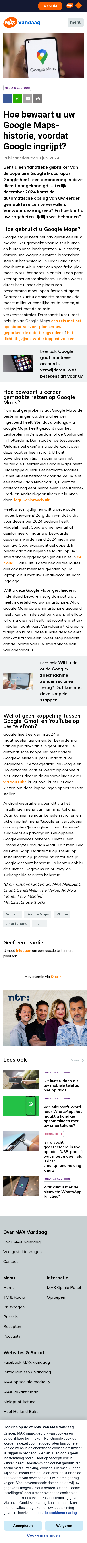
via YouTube (15, 781)
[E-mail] (27, 98)
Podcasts (11, 1336)
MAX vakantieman (20, 1391)
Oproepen (56, 1297)
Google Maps (37, 914)
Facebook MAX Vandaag (26, 1362)
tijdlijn (39, 923)
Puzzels (10, 1316)
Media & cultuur (17, 87)
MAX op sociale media (24, 1381)
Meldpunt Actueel (20, 1401)
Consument (53, 1134)
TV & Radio (14, 1297)
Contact (10, 1261)
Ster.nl (56, 976)
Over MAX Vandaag (22, 1241)
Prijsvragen (14, 1306)
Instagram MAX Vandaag (27, 1372)
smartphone (16, 923)
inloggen (23, 950)
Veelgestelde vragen (22, 1251)
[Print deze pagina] (37, 98)
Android (13, 914)
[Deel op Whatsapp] (17, 98)
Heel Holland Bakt (20, 1411)
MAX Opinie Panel (64, 1287)
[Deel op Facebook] (7, 98)
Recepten (12, 1326)
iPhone (62, 914)
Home (9, 1287)
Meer (75, 1060)
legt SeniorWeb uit (32, 499)
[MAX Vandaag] (21, 22)
